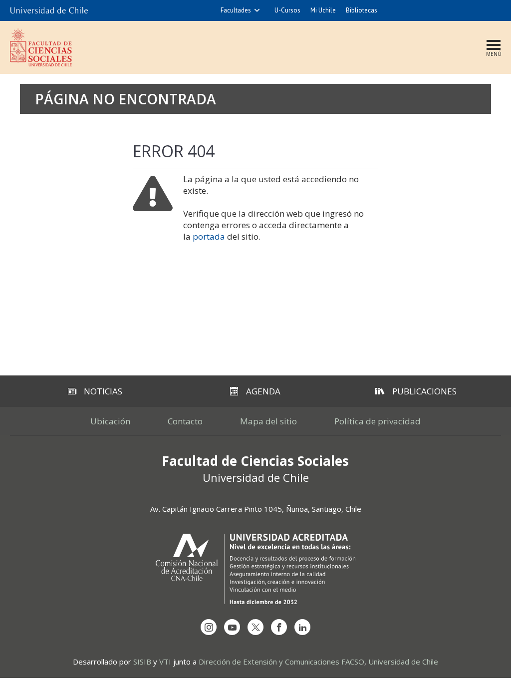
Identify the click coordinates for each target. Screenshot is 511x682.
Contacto (185, 421)
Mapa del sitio (268, 421)
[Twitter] (255, 627)
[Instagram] (209, 627)
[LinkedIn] (302, 627)
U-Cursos (287, 10)
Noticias (103, 391)
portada (209, 236)
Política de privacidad (377, 421)
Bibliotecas (361, 10)
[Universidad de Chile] (49, 10)
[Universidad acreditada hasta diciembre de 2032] (255, 569)
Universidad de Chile (403, 662)
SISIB (142, 662)
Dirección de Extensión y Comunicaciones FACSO (281, 662)
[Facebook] (279, 627)
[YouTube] (232, 627)
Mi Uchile (323, 10)
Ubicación (110, 421)
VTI (165, 662)
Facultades (236, 10)
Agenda (263, 391)
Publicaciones (424, 391)
